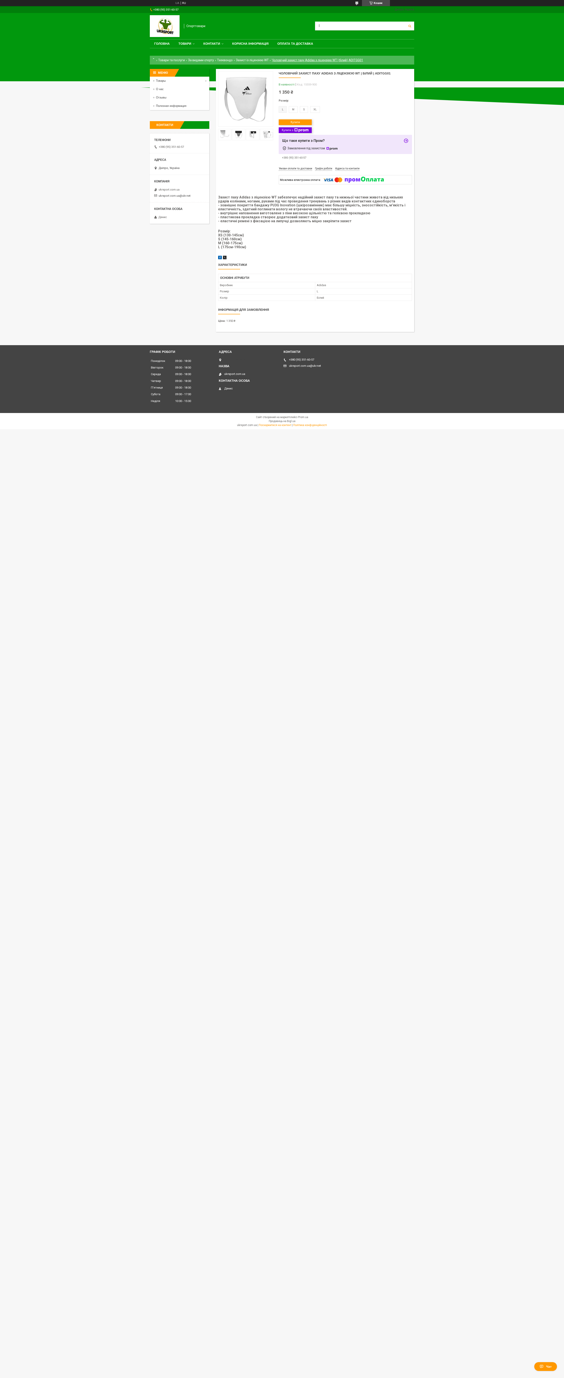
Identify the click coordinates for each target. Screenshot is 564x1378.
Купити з (287, 130)
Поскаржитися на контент (275, 425)
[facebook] (220, 258)
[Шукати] (409, 26)
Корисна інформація (250, 43)
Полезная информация (171, 105)
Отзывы (161, 97)
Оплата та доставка (295, 43)
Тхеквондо (225, 60)
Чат (549, 1366)
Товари (184, 43)
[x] (224, 258)
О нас (160, 89)
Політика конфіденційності (310, 425)
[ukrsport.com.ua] (165, 26)
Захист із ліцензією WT (252, 60)
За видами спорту (201, 60)
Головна (162, 43)
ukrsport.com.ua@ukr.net (175, 195)
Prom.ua (303, 417)
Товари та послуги (171, 60)
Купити (295, 122)
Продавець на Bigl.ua (282, 421)
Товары (161, 80)
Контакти (211, 43)
